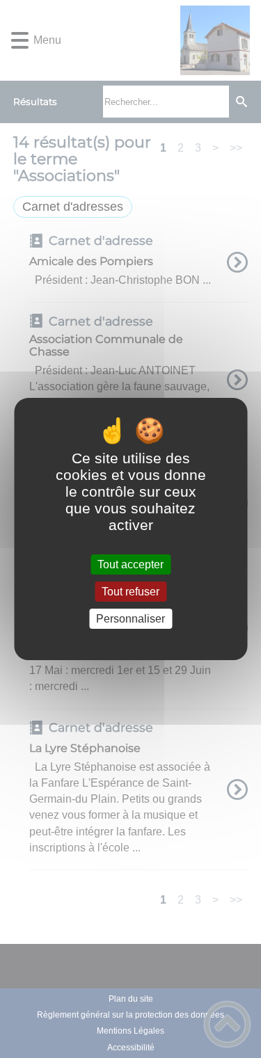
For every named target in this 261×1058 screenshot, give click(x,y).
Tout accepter (130, 564)
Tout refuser (130, 592)
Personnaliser (130, 619)
